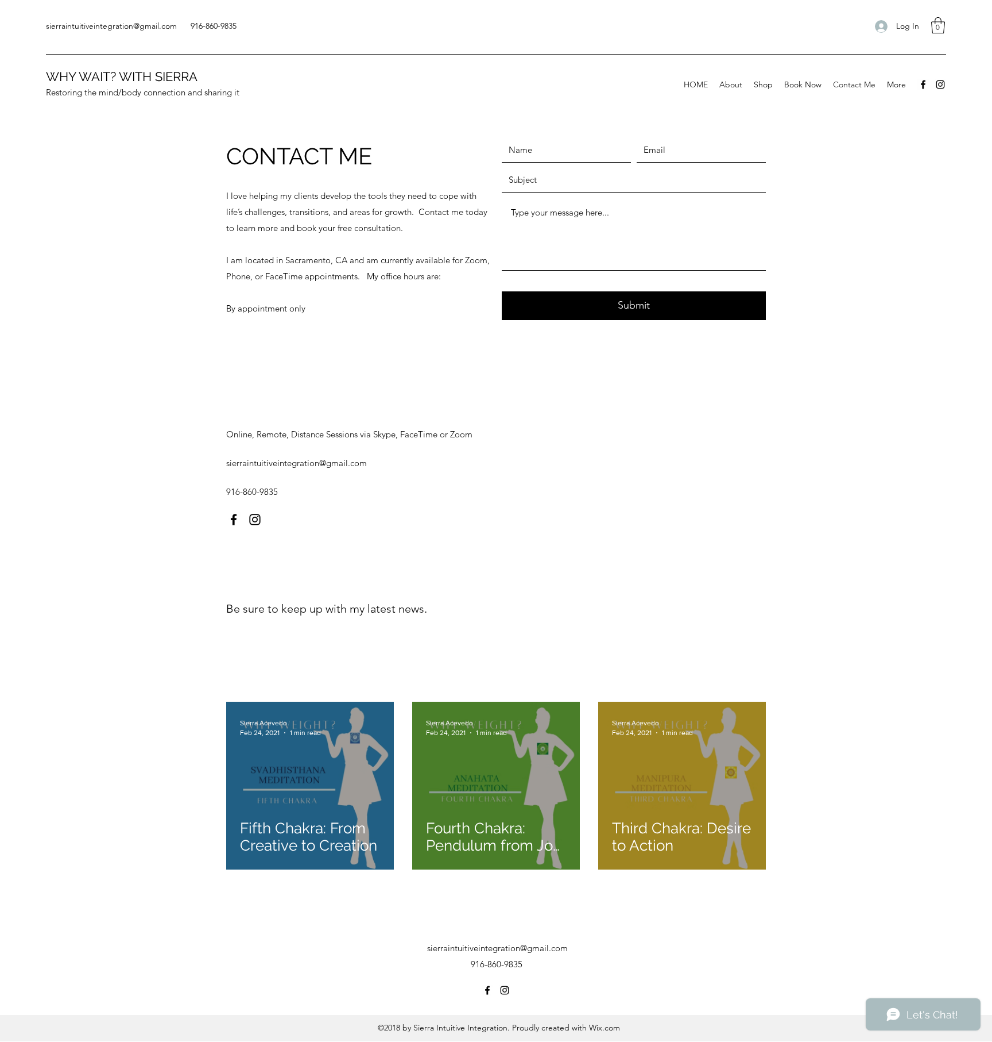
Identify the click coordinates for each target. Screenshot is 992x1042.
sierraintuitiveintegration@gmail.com (111, 26)
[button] (938, 25)
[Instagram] (940, 84)
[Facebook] (923, 84)
